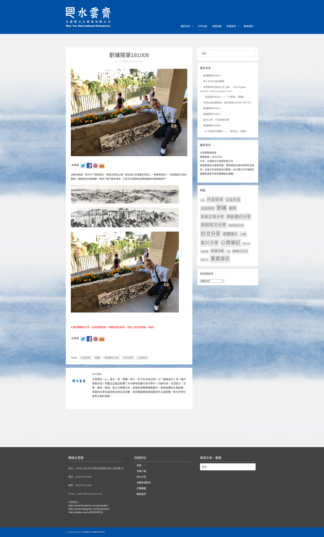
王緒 (228, 251)
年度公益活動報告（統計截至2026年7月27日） (228, 102)
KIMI (203, 200)
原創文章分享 (212, 217)
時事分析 (246, 244)
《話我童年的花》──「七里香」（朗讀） (224, 96)
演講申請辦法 (144, 482)
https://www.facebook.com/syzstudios (88, 505)
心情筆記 (142, 357)
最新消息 (185, 26)
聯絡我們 (248, 26)
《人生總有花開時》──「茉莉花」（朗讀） (225, 131)
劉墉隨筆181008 (129, 55)
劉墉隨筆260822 (212, 75)
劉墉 (97, 357)
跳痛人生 (204, 260)
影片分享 (209, 242)
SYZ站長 (96, 374)
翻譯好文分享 (240, 251)
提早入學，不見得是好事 (216, 119)
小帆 (243, 234)
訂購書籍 (141, 488)
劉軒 (233, 208)
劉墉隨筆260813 (212, 114)
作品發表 (85, 357)
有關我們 (231, 26)
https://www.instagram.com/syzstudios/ (89, 508)
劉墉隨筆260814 (212, 108)
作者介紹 (141, 471)
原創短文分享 (213, 224)
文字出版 (202, 26)
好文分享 (128, 357)
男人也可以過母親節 (213, 81)
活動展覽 (204, 251)
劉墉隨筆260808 (212, 125)
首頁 (139, 465)
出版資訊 (207, 208)
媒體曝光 (230, 234)
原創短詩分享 (236, 225)
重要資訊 (220, 258)
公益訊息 (232, 199)
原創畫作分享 (111, 357)
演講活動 (217, 26)
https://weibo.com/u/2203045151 (85, 512)
